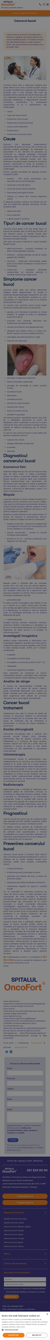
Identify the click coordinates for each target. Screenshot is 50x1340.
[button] (25, 1330)
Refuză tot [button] (37, 1335)
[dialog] (25, 1326)
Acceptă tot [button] (13, 1335)
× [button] (47, 1314)
